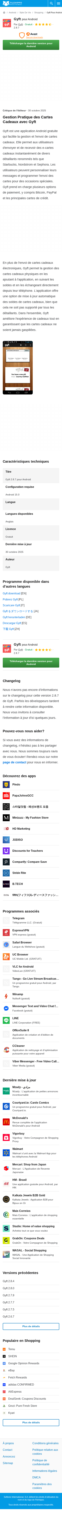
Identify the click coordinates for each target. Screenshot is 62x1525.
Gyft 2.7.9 (8, 1295)
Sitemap (8, 1463)
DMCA (36, 1477)
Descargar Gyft (12, 623)
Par (18, 24)
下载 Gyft (8, 629)
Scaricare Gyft (11, 605)
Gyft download (11, 593)
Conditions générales (45, 1443)
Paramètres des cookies (42, 1486)
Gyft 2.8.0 (8, 1288)
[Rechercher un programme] (51, 3)
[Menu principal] (58, 3)
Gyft (26, 19)
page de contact (14, 762)
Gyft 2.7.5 (8, 1309)
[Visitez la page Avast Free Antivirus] (31, 35)
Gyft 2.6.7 (8, 1316)
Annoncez (9, 1456)
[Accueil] (4, 12)
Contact (7, 1449)
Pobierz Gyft (10, 599)
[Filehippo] (12, 3)
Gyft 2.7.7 (8, 1302)
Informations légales (44, 1470)
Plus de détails (31, 1326)
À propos (8, 1443)
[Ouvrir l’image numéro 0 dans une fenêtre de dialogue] (18, 367)
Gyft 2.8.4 (8, 1281)
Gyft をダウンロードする (18, 611)
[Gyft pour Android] (7, 23)
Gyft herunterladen (14, 617)
